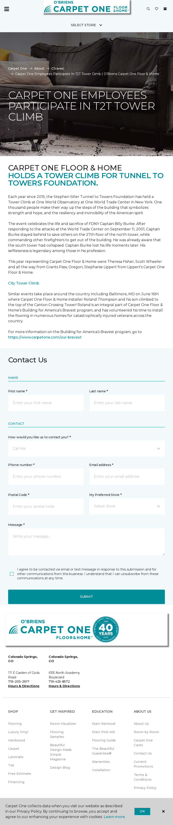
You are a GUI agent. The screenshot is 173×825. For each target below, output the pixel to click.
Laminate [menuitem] (15, 757)
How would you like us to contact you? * (39, 437)
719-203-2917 (18, 682)
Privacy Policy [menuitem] (145, 788)
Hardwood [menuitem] (16, 740)
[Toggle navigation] (6, 9)
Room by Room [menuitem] (146, 732)
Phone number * (21, 464)
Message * (16, 524)
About (39, 68)
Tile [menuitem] (11, 765)
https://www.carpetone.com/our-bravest (45, 337)
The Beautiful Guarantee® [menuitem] (103, 751)
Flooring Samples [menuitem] (57, 734)
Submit (86, 597)
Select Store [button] (83, 25)
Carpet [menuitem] (13, 749)
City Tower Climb (23, 283)
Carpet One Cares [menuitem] (143, 742)
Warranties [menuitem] (101, 762)
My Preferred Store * (105, 494)
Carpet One (17, 68)
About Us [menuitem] (141, 724)
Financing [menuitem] (16, 782)
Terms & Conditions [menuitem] (143, 777)
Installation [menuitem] (101, 770)
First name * (17, 391)
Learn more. (114, 817)
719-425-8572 (59, 682)
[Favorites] (156, 9)
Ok (142, 811)
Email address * (101, 464)
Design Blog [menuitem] (60, 768)
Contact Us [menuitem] (143, 753)
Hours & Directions (23, 686)
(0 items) (165, 8)
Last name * (98, 391)
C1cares (57, 68)
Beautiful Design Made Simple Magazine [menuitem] (61, 752)
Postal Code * (18, 494)
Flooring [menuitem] (15, 724)
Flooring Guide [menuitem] (104, 740)
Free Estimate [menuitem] (19, 774)
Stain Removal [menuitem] (103, 724)
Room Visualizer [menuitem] (63, 724)
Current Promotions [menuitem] (143, 764)
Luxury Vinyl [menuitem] (18, 732)
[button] (148, 9)
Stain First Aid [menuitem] (103, 732)
